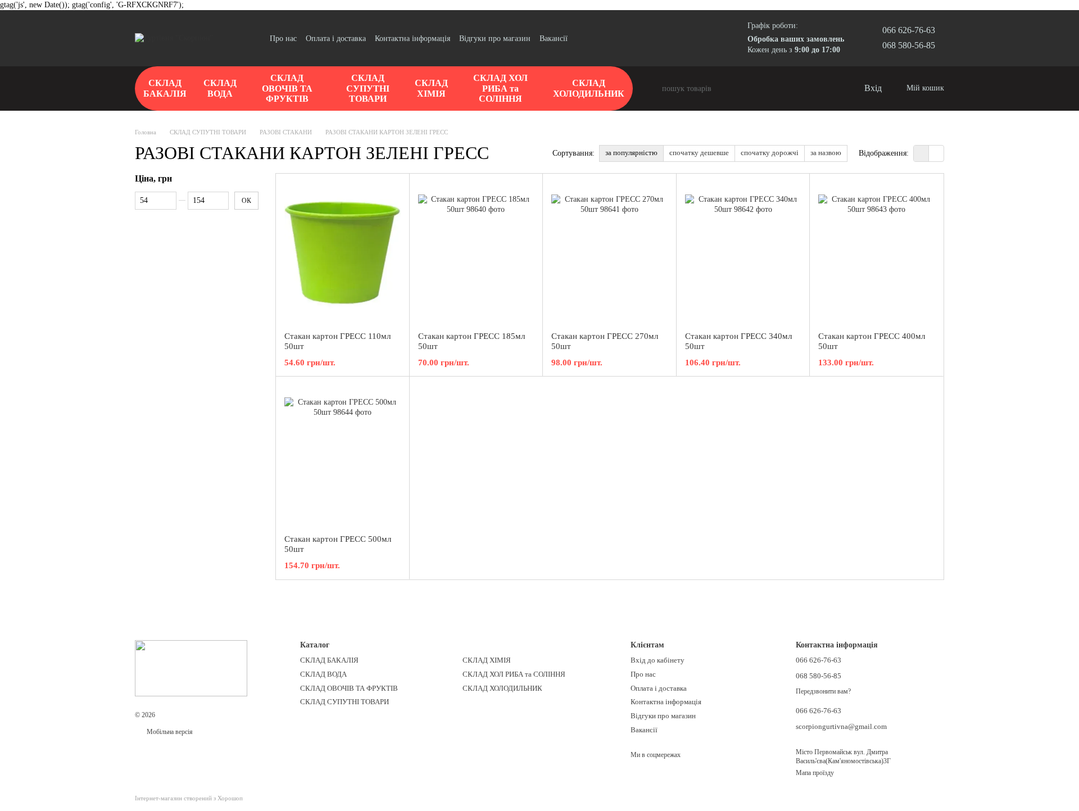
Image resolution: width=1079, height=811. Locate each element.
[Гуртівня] (191, 667)
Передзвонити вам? (823, 691)
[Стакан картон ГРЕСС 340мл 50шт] (743, 252)
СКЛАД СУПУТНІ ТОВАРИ (367, 88)
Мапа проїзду (815, 773)
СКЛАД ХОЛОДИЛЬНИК (588, 88)
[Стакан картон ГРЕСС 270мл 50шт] (609, 252)
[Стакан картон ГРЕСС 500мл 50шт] (342, 455)
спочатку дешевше (699, 152)
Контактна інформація (412, 38)
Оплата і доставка (336, 38)
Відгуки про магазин (495, 38)
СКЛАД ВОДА (220, 88)
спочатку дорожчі (770, 152)
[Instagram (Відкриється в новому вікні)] (583, 38)
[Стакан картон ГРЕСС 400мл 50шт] (876, 252)
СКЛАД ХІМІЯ (431, 88)
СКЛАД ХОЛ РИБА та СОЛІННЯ (500, 88)
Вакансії (554, 38)
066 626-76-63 (908, 30)
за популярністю (631, 152)
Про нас (283, 38)
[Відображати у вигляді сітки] (921, 153)
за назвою (825, 152)
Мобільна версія (169, 732)
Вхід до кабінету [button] (657, 660)
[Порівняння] (809, 88)
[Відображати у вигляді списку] (936, 153)
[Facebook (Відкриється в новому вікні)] (596, 38)
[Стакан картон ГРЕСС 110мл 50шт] (342, 252)
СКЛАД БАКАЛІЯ (165, 88)
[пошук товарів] (653, 89)
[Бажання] (831, 88)
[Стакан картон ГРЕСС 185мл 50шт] (476, 252)
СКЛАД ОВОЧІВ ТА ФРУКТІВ (287, 88)
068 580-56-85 (908, 45)
